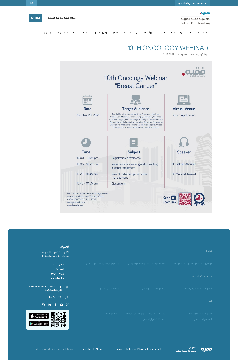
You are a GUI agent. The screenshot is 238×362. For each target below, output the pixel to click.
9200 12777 (55, 297)
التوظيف (85, 32)
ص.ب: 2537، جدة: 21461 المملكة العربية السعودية (45, 288)
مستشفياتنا (176, 32)
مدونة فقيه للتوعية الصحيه (62, 17)
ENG (31, 3)
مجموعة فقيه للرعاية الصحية (192, 3)
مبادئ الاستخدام (56, 278)
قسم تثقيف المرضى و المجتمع (59, 32)
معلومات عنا (58, 264)
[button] (198, 32)
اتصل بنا (35, 17)
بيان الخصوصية (57, 273)
